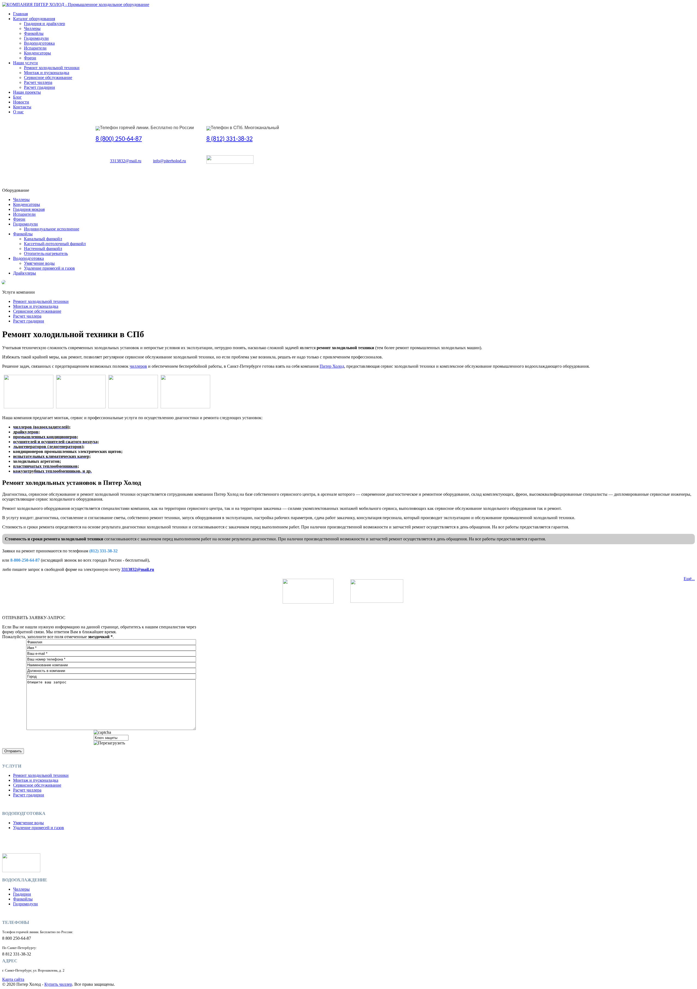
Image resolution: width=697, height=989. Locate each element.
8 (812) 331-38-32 (229, 139)
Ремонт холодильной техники (52, 67)
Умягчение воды (39, 263)
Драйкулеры (24, 273)
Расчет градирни (39, 87)
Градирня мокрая (29, 209)
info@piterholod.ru (169, 161)
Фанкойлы (34, 33)
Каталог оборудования (34, 18)
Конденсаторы (37, 53)
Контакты (22, 107)
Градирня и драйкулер (44, 23)
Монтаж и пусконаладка (46, 72)
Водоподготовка (39, 43)
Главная (20, 13)
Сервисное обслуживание (48, 77)
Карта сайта (13, 979)
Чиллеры (32, 28)
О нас (18, 111)
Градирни (22, 894)
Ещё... (689, 578)
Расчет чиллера (38, 82)
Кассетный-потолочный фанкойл (55, 243)
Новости (21, 102)
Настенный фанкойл (43, 248)
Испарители (35, 48)
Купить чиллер (58, 984)
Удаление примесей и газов (49, 268)
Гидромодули (36, 38)
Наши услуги (25, 62)
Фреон (30, 58)
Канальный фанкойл (43, 238)
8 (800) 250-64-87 (119, 139)
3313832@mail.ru (125, 161)
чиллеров (138, 366)
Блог (17, 97)
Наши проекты (27, 92)
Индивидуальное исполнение (51, 229)
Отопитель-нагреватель (46, 253)
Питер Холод (332, 366)
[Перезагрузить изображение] (109, 743)
